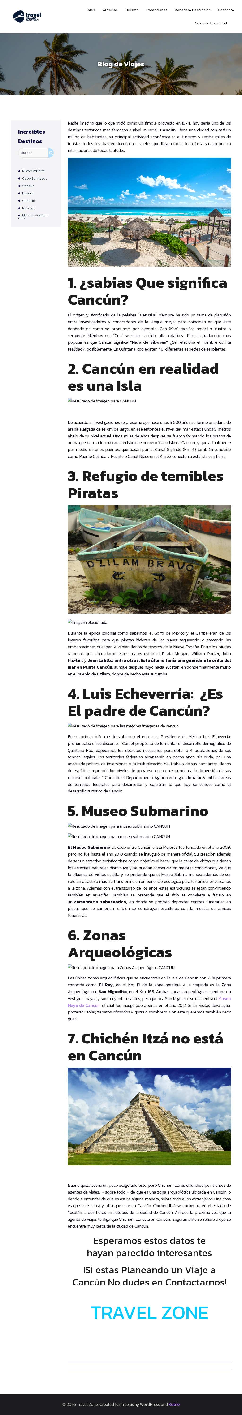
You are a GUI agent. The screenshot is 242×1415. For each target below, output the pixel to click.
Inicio (91, 10)
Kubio (174, 1404)
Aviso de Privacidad (211, 23)
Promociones (157, 10)
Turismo (132, 10)
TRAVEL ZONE (149, 1312)
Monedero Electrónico (193, 10)
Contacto (226, 10)
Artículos (110, 10)
